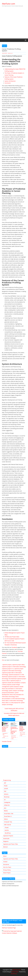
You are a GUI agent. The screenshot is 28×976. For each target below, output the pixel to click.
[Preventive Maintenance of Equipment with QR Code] (14, 723)
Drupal (6, 827)
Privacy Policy (7, 870)
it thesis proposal (6, 684)
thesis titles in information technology (12, 700)
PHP (5, 791)
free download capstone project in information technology (13, 676)
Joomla (7, 830)
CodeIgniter (7, 802)
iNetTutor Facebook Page (9, 928)
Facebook (14, 647)
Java (5, 808)
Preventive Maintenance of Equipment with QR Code (14, 730)
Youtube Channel (6, 741)
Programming (7, 780)
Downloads (6, 838)
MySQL (6, 811)
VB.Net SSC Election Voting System (5, 729)
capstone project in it (8, 668)
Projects (4, 46)
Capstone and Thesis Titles (10, 844)
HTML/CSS (7, 805)
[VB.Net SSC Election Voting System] (5, 723)
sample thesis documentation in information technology (12, 688)
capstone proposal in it (15, 674)
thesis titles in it (6, 702)
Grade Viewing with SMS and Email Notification (14, 709)
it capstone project (14, 680)
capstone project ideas (18, 664)
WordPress (8, 833)
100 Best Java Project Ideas (12, 637)
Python (6, 819)
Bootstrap (6, 797)
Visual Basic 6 (8, 816)
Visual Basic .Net (8, 813)
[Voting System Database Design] (22, 723)
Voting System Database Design (21, 728)
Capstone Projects (8, 836)
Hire (3, 660)
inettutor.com (10, 53)
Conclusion (8, 83)
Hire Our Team (7, 867)
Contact (5, 861)
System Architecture (10, 81)
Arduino (6, 794)
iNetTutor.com (8, 3)
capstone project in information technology (14, 666)
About (4, 856)
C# (4, 799)
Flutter (5, 786)
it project (23, 682)
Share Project (6, 873)
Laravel (6, 788)
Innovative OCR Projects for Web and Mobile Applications (14, 714)
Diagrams (5, 841)
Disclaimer (6, 864)
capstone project (6, 664)
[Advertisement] (14, 24)
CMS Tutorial (7, 824)
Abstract (5, 847)
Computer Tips (8, 822)
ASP (5, 783)
